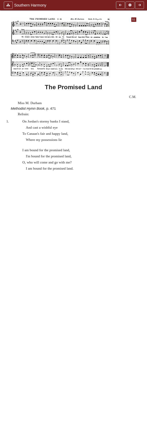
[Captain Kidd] (120, 5)
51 (133, 19)
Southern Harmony (30, 5)
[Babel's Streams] (139, 5)
